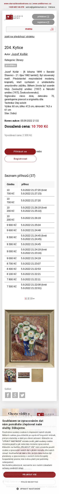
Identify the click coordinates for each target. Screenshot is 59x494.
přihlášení (42, 16)
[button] (29, 489)
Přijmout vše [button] (30, 475)
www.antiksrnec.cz (42, 3)
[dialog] (29, 455)
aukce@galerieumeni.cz (36, 7)
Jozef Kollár (19, 54)
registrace (42, 22)
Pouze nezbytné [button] (29, 482)
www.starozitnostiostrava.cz (17, 3)
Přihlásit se (20, 151)
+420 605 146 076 (16, 7)
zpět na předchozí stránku (19, 36)
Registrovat (20, 158)
